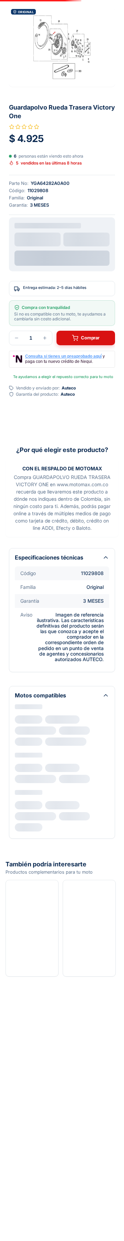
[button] (62, 47)
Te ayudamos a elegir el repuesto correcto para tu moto (63, 376)
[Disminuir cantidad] (16, 338)
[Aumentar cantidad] (45, 338)
